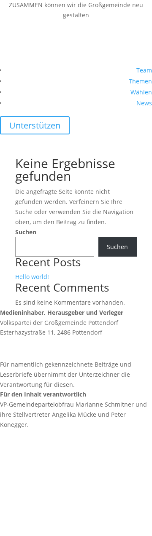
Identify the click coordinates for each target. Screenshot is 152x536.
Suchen (25, 232)
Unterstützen (34, 125)
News (144, 103)
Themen (140, 81)
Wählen (141, 92)
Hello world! (32, 277)
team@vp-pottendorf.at (52, 348)
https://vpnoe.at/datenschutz (41, 511)
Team (144, 70)
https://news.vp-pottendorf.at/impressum (59, 454)
